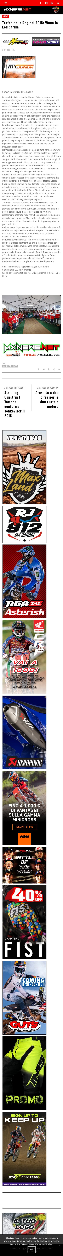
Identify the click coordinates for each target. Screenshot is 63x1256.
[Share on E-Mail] (59, 369)
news (5, 16)
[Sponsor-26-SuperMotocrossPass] (24, 1148)
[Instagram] (46, 3)
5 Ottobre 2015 (8, 49)
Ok (31, 1249)
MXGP (15, 366)
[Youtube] (52, 3)
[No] (59, 1245)
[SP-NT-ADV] (24, 1223)
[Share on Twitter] (44, 369)
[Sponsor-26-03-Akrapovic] (24, 732)
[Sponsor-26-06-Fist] (24, 922)
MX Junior (7, 366)
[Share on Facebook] (38, 369)
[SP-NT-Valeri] (46, 41)
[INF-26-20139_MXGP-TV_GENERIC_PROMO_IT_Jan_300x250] (24, 864)
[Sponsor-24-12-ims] (24, 1072)
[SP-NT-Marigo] (16, 41)
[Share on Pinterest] (49, 369)
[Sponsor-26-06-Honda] (24, 656)
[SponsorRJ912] (24, 524)
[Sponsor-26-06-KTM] (24, 807)
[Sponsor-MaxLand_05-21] (24, 467)
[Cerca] (6, 3)
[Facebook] (41, 3)
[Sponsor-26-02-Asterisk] (24, 581)
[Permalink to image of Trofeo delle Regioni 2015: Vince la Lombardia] (18, 66)
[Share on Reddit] (54, 369)
